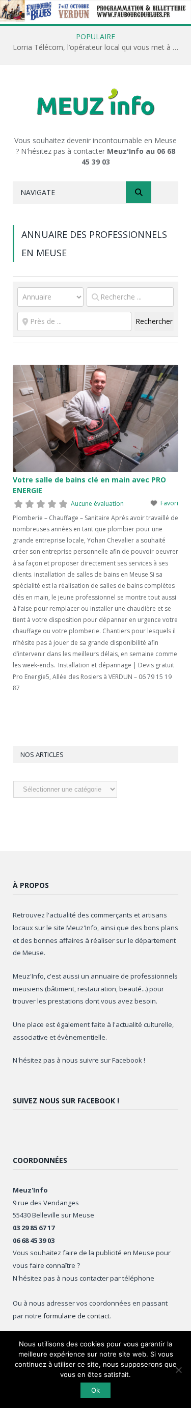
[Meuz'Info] (95, 102)
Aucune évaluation (97, 503)
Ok (95, 1390)
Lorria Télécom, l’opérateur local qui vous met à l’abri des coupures (98, 47)
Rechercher (154, 321)
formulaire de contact (76, 1315)
